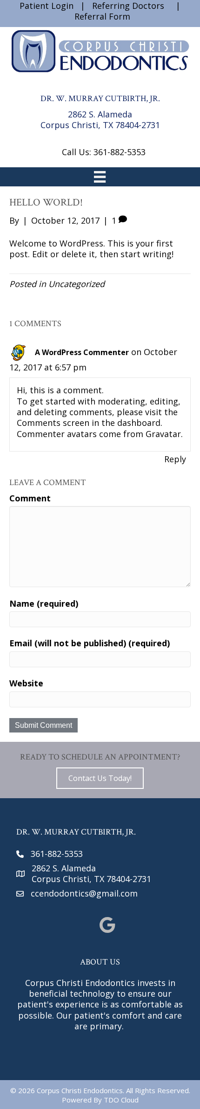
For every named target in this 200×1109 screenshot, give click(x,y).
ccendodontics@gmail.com (84, 893)
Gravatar (163, 433)
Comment (30, 498)
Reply (175, 459)
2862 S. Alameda (100, 114)
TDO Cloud (121, 1099)
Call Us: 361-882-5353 (104, 151)
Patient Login (46, 5)
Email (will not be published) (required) (89, 643)
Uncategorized (76, 283)
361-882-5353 (57, 853)
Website (26, 683)
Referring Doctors (128, 5)
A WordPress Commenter (82, 352)
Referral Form (102, 16)
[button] (100, 778)
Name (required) (43, 603)
